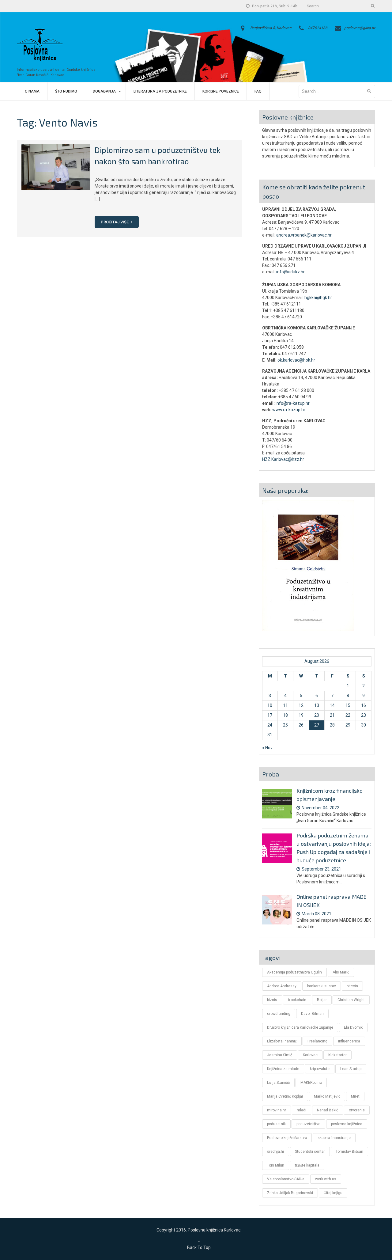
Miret (355, 1096)
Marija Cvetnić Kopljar (285, 1096)
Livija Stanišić (278, 1082)
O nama (32, 91)
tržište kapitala (307, 1165)
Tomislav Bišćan (349, 1151)
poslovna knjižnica (346, 1124)
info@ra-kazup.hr (293, 403)
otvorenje (357, 1110)
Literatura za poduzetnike (160, 91)
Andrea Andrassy (281, 986)
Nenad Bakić (327, 1110)
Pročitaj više (115, 222)
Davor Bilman (312, 1013)
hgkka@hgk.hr (318, 297)
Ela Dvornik (353, 1027)
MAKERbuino (311, 1082)
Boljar (322, 1000)
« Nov (267, 747)
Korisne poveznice (220, 91)
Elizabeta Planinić (282, 1041)
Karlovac (310, 1055)
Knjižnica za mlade (283, 1069)
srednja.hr (275, 1151)
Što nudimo (66, 91)
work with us (325, 1179)
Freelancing (317, 1041)
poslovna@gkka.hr (359, 28)
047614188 (317, 28)
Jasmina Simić (279, 1055)
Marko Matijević (327, 1096)
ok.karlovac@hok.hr (296, 360)
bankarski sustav (321, 986)
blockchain (297, 1000)
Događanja (104, 91)
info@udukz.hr (290, 271)
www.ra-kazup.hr (288, 409)
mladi (301, 1110)
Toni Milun (275, 1165)
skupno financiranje (334, 1138)
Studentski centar (310, 1151)
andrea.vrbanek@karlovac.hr (304, 235)
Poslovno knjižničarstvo (287, 1138)
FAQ (258, 91)
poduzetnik (276, 1124)
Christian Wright (351, 1000)
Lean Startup (350, 1069)
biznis (272, 1000)
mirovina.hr (276, 1110)
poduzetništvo (308, 1124)
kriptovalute (320, 1069)
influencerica (349, 1041)
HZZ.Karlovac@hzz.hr (283, 459)
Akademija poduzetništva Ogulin (294, 972)
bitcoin (352, 986)
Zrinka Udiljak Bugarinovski (290, 1193)
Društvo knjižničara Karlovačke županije (300, 1027)
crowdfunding (278, 1013)
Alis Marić (341, 972)
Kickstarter (337, 1055)
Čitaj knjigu (333, 1193)
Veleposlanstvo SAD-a (285, 1179)
